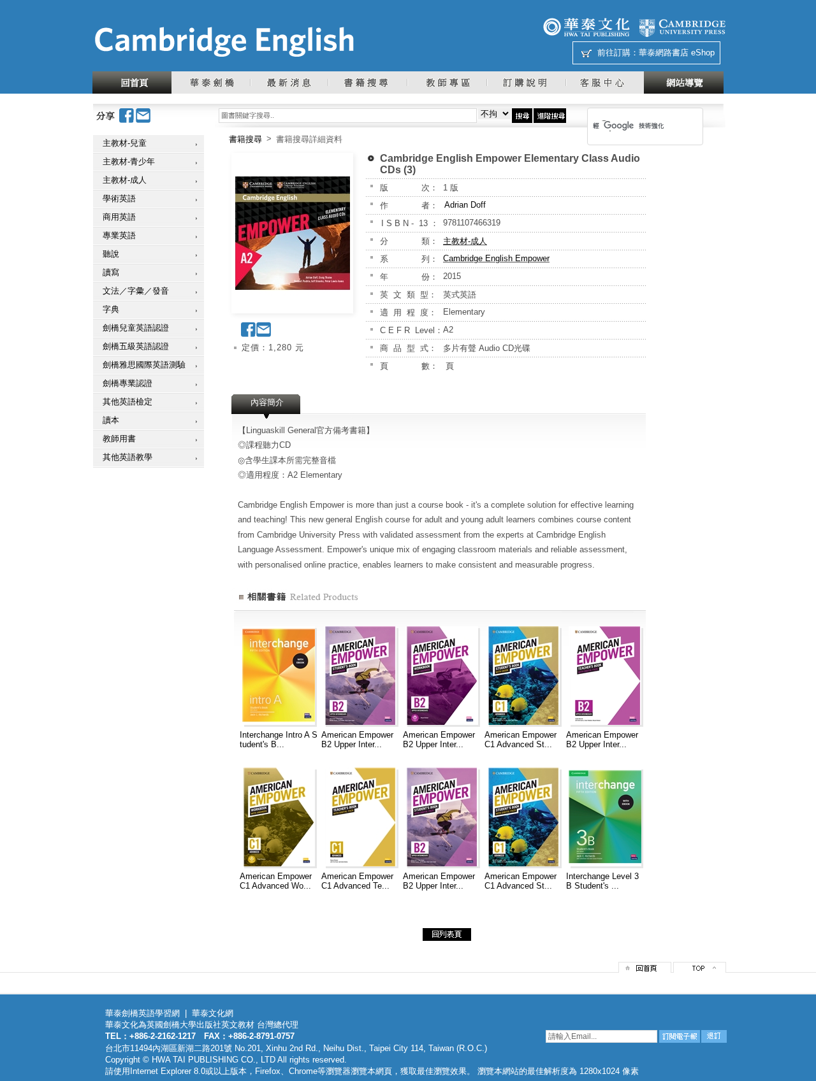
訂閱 (679, 1036)
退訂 (714, 1036)
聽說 (111, 254)
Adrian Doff (465, 205)
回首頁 (131, 82)
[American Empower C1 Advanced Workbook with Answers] (278, 863)
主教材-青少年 (129, 161)
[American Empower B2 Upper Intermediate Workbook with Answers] (441, 722)
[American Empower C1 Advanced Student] (523, 722)
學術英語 (119, 198)
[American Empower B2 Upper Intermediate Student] (360, 722)
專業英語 (119, 235)
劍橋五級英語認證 (136, 346)
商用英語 (119, 217)
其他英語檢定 (127, 401)
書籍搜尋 (367, 82)
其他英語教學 (127, 457)
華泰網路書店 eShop (677, 52)
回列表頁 (447, 934)
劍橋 (682, 27)
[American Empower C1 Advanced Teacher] (360, 863)
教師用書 (119, 438)
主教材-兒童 (125, 143)
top (699, 967)
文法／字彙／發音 (136, 291)
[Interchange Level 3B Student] (605, 863)
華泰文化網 (223, 42)
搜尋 (522, 115)
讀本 (111, 420)
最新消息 (289, 82)
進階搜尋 (550, 115)
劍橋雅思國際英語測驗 (144, 364)
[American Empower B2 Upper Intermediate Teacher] (605, 722)
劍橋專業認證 (127, 383)
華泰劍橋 (210, 82)
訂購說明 (525, 82)
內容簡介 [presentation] (267, 402)
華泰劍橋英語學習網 (142, 1013)
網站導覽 (684, 82)
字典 (111, 309)
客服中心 (604, 82)
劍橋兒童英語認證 (136, 328)
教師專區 (446, 82)
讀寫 (111, 272)
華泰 (586, 27)
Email (143, 115)
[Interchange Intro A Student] (278, 722)
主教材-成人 (125, 180)
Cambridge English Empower (496, 258)
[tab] (267, 406)
